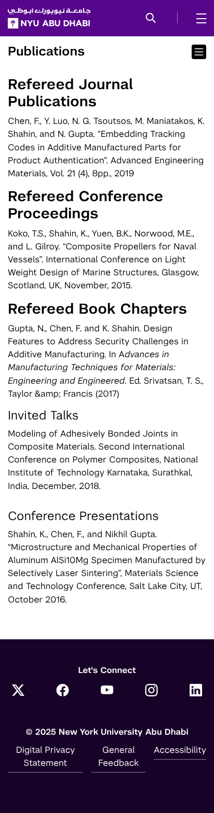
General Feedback (118, 756)
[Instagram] (151, 691)
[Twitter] (18, 691)
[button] (151, 18)
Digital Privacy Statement (45, 756)
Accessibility (180, 749)
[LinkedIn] (195, 691)
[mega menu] (198, 18)
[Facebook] (62, 691)
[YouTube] (107, 691)
